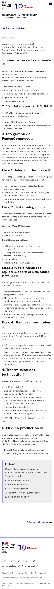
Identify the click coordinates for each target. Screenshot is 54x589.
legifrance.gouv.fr (9, 561)
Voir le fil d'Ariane (8, 37)
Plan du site (29, 573)
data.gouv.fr (30, 566)
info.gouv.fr (27, 561)
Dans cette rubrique (15, 27)
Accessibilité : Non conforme (12, 573)
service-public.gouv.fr (11, 566)
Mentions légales (41, 573)
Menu (50, 3)
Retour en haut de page (40, 521)
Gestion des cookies (9, 577)
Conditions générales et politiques (31, 577)
